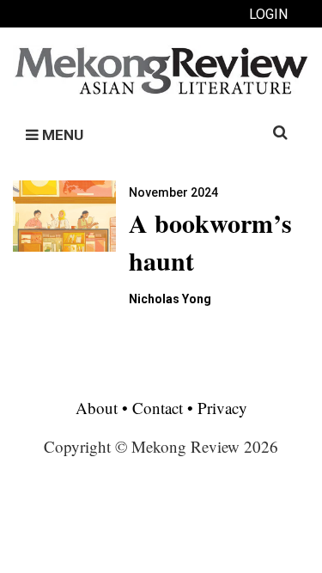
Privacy (222, 407)
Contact (157, 407)
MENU (61, 134)
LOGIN (268, 14)
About (99, 407)
